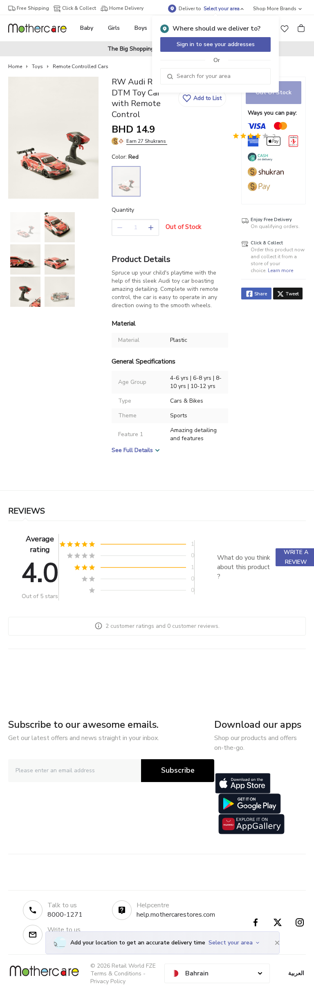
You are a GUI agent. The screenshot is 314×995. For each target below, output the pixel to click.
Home (15, 66)
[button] (284, 28)
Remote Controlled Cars (80, 66)
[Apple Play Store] (242, 783)
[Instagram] (300, 922)
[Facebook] (255, 922)
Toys (37, 66)
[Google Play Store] (249, 803)
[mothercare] (40, 28)
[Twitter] (277, 922)
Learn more (280, 270)
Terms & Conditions (115, 973)
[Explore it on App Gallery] (251, 824)
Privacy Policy (108, 981)
